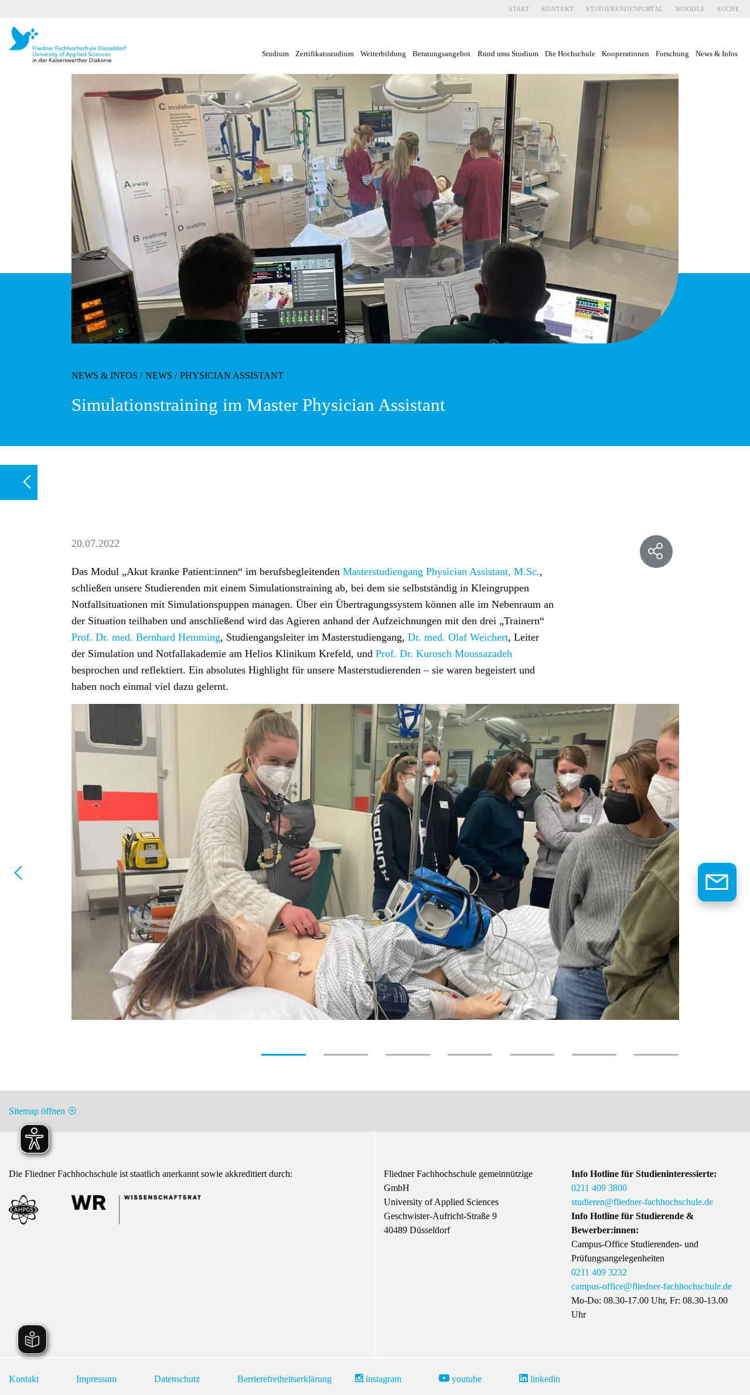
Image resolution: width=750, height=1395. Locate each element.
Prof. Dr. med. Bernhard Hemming (145, 637)
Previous (22, 876)
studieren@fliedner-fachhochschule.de (642, 1202)
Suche (728, 8)
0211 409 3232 (599, 1272)
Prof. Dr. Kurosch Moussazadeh (444, 653)
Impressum (96, 1379)
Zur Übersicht (23, 482)
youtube (465, 1379)
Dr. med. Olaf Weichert (458, 637)
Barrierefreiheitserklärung (284, 1379)
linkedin (544, 1379)
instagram (382, 1379)
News (158, 375)
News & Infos (104, 375)
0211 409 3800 (599, 1188)
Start (519, 8)
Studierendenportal (624, 8)
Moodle (690, 8)
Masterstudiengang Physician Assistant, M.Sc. (441, 571)
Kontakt (557, 8)
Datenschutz (177, 1379)
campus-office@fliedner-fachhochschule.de (651, 1286)
